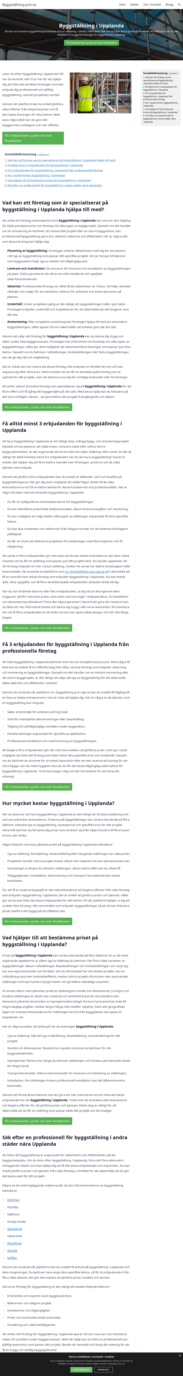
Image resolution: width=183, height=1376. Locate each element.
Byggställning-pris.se (19, 4)
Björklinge (14, 1243)
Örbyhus (13, 1200)
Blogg (169, 4)
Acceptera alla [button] (81, 1369)
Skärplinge (14, 1229)
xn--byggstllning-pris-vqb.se (85, 571)
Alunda (12, 1250)
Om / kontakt (152, 4)
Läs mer (121, 1363)
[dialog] (91, 1364)
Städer (134, 4)
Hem (122, 4)
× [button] (180, 1355)
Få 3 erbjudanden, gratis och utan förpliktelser (91, 42)
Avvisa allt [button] (103, 1369)
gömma (43, 154)
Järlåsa (12, 1258)
